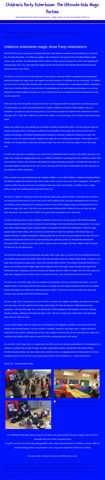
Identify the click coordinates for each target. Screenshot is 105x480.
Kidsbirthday (38, 471)
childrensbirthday (63, 467)
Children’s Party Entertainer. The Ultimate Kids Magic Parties (52, 8)
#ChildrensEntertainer (24, 464)
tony (33, 37)
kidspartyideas (69, 475)
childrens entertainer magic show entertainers (39, 33)
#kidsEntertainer (30, 467)
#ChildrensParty (11, 467)
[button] (52, 21)
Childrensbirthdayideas (86, 467)
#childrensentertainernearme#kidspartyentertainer (64, 464)
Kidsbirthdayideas (56, 471)
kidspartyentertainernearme (18, 475)
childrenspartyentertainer (16, 471)
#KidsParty (47, 467)
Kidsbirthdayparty (76, 471)
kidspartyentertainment (46, 475)
